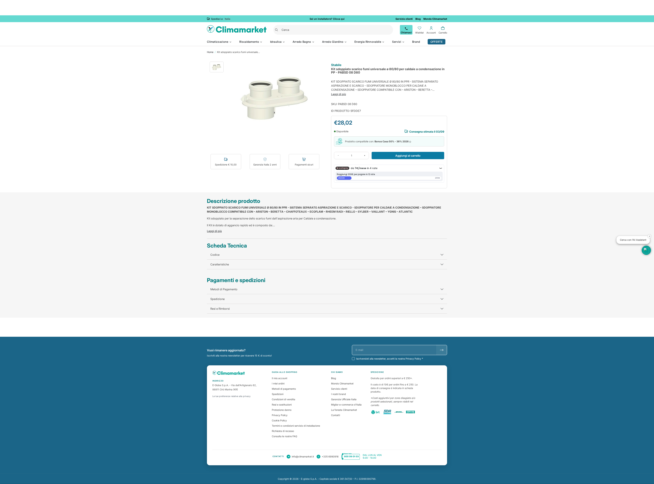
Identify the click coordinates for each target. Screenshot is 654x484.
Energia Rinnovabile (368, 41)
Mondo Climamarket (342, 383)
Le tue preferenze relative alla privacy (231, 396)
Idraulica (276, 41)
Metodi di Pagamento (223, 289)
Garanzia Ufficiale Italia (343, 399)
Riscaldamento (249, 41)
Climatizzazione (218, 41)
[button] (646, 250)
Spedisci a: (217, 18)
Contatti (335, 415)
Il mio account (279, 378)
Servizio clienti (339, 388)
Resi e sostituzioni (282, 404)
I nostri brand (338, 394)
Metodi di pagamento (284, 388)
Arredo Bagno (302, 41)
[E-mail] (442, 350)
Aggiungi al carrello (408, 155)
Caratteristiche (219, 264)
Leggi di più (338, 94)
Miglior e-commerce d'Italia (346, 404)
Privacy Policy (279, 415)
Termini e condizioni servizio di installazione (296, 425)
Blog (333, 378)
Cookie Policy (279, 420)
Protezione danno (281, 409)
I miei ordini (278, 383)
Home (210, 52)
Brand (416, 41)
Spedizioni (277, 394)
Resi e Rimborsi (220, 308)
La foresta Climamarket (344, 409)
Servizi (397, 41)
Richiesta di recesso (283, 431)
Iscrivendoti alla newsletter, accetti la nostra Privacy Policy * (389, 358)
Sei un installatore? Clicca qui (327, 18)
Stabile (336, 65)
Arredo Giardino (333, 41)
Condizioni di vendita (283, 399)
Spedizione (217, 299)
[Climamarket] (237, 29)
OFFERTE (436, 41)
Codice (215, 254)
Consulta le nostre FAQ (284, 436)
